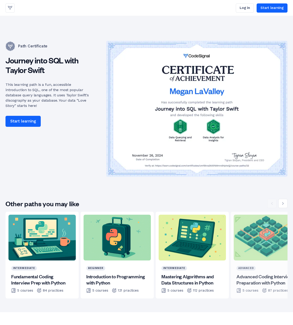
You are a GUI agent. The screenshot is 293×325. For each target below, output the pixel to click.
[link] (10, 8)
